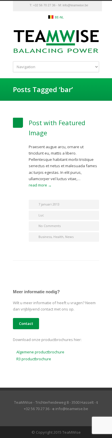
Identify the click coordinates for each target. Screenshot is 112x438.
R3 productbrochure (33, 358)
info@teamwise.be (75, 5)
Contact (26, 323)
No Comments (49, 226)
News (69, 237)
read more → (40, 185)
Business (45, 237)
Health (58, 237)
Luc (41, 215)
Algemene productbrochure (40, 352)
